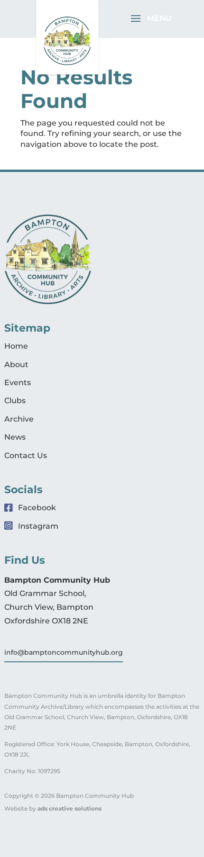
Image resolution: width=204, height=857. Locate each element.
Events (17, 382)
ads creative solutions (69, 808)
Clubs (15, 400)
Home (16, 346)
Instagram (37, 526)
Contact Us (25, 455)
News (15, 437)
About (16, 364)
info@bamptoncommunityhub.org (63, 652)
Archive (19, 419)
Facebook (36, 507)
